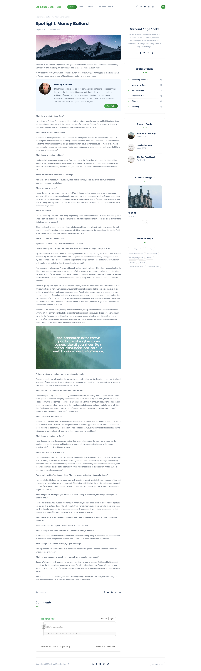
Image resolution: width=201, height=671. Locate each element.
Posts (81, 7)
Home (72, 7)
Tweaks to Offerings (146, 133)
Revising (135, 107)
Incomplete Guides (139, 85)
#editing (149, 258)
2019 (48, 17)
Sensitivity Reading (139, 80)
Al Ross (132, 212)
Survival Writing (144, 145)
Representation (138, 96)
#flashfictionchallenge (136, 266)
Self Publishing (138, 90)
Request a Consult (105, 7)
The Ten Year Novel (146, 157)
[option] (145, 201)
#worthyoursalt (152, 253)
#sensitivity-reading (135, 249)
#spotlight (43, 592)
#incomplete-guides (136, 258)
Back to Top (159, 664)
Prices (90, 7)
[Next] (146, 222)
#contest (132, 262)
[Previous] (142, 222)
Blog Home (40, 17)
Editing (134, 101)
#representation (153, 266)
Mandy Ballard (63, 84)
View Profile (111, 106)
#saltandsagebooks (136, 253)
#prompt (142, 262)
